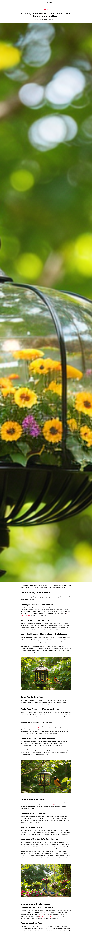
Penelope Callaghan (42, 19)
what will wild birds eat (45, 916)
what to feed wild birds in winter (39, 728)
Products (46, 9)
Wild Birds (9, 3)
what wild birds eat (49, 804)
